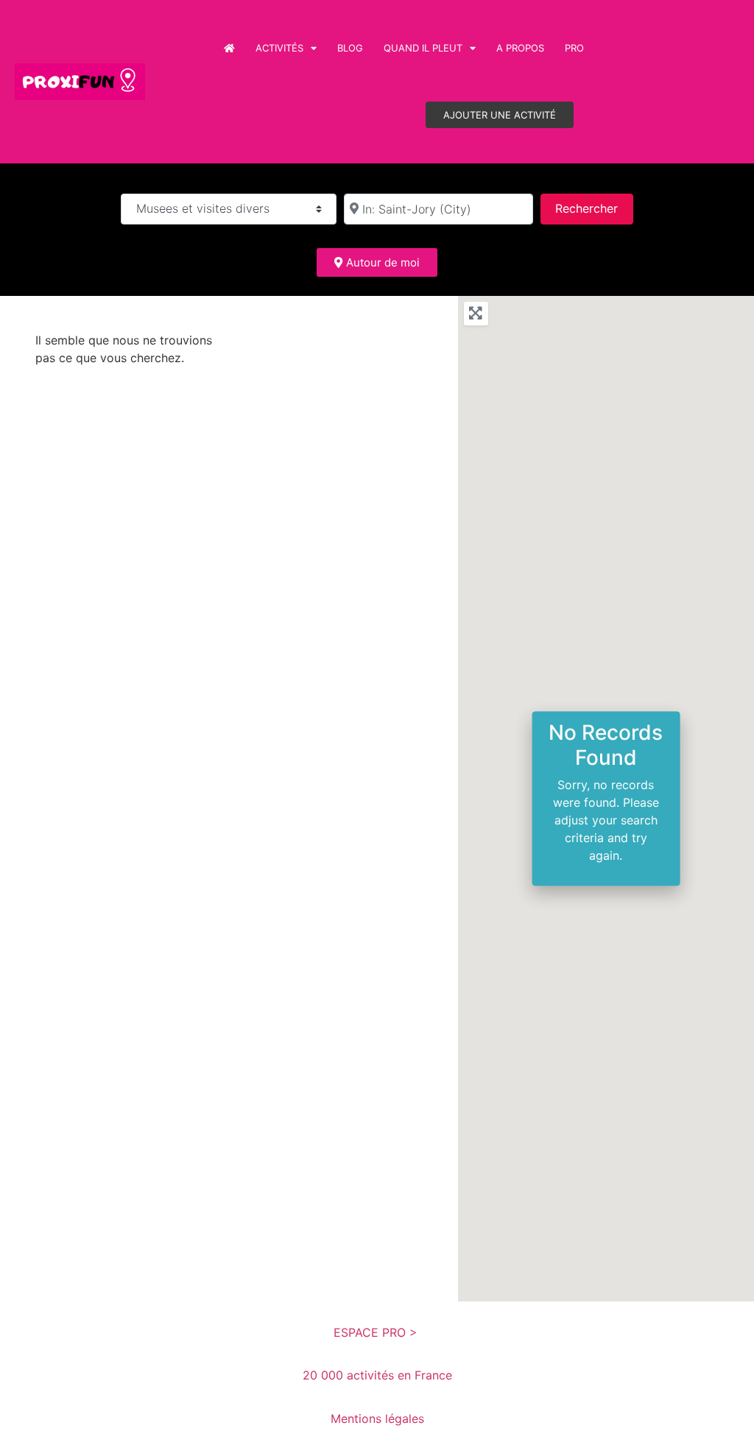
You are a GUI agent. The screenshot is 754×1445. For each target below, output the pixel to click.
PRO (574, 48)
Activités (279, 48)
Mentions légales (377, 1418)
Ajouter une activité (499, 115)
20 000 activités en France (377, 1375)
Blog (350, 48)
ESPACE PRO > (377, 1332)
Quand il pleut (423, 48)
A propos (520, 48)
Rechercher (594, 208)
